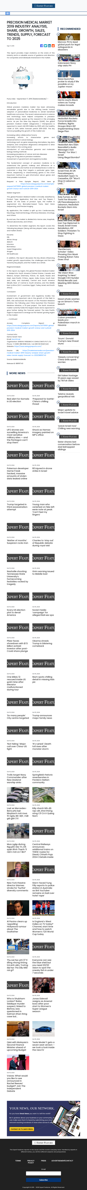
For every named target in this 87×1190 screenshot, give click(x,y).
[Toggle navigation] (7, 13)
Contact (69, 1160)
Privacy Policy (30, 1161)
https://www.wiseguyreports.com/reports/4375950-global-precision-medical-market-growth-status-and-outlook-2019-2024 (30, 327)
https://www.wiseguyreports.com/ (27, 346)
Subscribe (43, 1180)
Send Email (16, 339)
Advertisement (58, 1160)
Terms (18, 1160)
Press (43, 1160)
